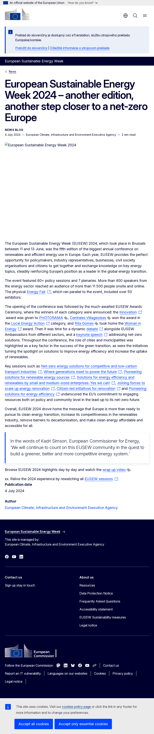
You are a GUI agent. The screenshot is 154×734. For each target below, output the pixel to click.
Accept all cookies (33, 724)
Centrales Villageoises (88, 318)
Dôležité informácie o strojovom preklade (79, 48)
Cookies (100, 673)
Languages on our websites (67, 673)
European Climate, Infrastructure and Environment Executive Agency (61, 508)
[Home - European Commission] (17, 14)
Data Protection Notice (96, 593)
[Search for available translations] (66, 318)
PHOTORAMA (51, 318)
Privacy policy (122, 673)
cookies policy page (76, 707)
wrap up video (114, 470)
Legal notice (88, 625)
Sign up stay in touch (20, 585)
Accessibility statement (96, 609)
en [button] (125, 15)
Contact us (111, 665)
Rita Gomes (84, 323)
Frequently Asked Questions (99, 601)
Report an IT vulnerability (23, 673)
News (12, 71)
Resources (87, 585)
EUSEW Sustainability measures (102, 617)
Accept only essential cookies (83, 724)
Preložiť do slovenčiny (31, 48)
